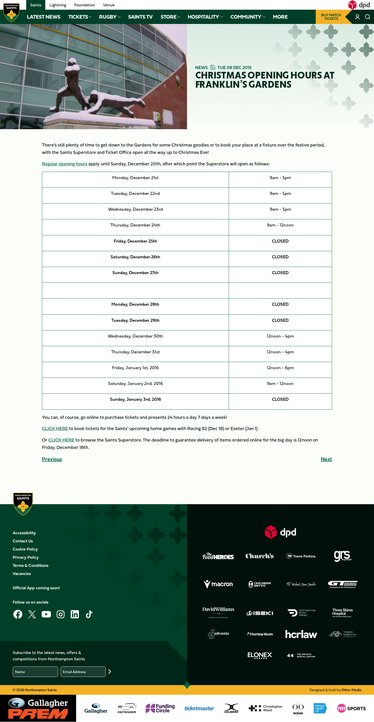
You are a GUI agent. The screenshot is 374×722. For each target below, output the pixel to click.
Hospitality (203, 17)
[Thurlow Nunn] (260, 634)
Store (169, 17)
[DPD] (280, 532)
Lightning (57, 5)
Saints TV (140, 17)
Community (246, 17)
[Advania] (218, 634)
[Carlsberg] (260, 584)
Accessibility (24, 533)
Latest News (43, 17)
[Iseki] (260, 613)
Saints (35, 5)
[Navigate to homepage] (11, 12)
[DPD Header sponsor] (359, 5)
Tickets (78, 17)
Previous (52, 459)
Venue (109, 5)
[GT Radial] (342, 584)
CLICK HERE (55, 428)
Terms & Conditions (30, 565)
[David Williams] (218, 612)
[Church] (260, 556)
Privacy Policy (26, 557)
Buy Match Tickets (331, 16)
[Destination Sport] (301, 613)
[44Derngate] (301, 655)
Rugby (108, 17)
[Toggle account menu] (358, 17)
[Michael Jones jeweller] (301, 584)
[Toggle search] (367, 17)
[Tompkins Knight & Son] (342, 634)
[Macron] (218, 584)
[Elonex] (260, 655)
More (280, 17)
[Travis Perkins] (301, 556)
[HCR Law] (301, 634)
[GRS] (342, 556)
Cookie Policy (25, 549)
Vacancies (22, 573)
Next (326, 459)
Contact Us (23, 541)
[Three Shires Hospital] (342, 613)
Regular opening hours (64, 163)
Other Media (351, 689)
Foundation (84, 5)
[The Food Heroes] (218, 556)
